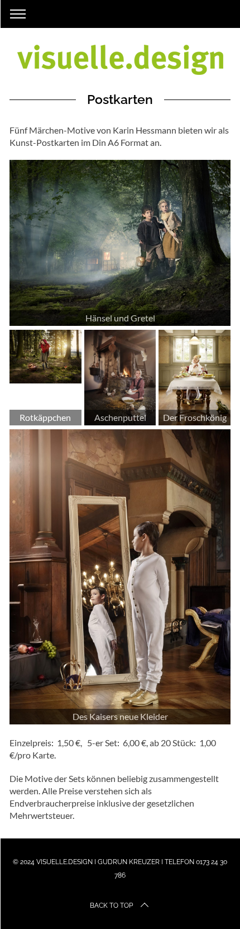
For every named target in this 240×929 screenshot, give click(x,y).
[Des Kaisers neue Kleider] (120, 576)
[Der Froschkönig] (195, 377)
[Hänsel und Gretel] (120, 243)
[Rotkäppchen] (45, 356)
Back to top (111, 905)
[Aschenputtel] (120, 377)
